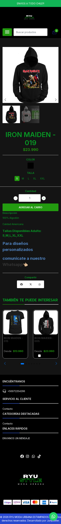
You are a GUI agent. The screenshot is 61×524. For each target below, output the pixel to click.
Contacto (8, 408)
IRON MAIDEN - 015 (13, 339)
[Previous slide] (5, 99)
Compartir (31, 277)
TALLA (30, 172)
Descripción (10, 212)
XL (34, 178)
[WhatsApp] (33, 456)
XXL (42, 178)
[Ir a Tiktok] (39, 456)
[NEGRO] (31, 166)
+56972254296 (16, 391)
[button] (5, 363)
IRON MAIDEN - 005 (43, 339)
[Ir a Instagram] (27, 456)
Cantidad (30, 191)
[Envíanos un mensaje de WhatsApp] (53, 516)
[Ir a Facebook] (22, 456)
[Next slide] (55, 99)
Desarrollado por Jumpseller (43, 520)
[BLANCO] (39, 355)
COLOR (30, 159)
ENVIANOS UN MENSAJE (16, 438)
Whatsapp (13, 264)
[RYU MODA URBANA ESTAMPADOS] (29, 17)
